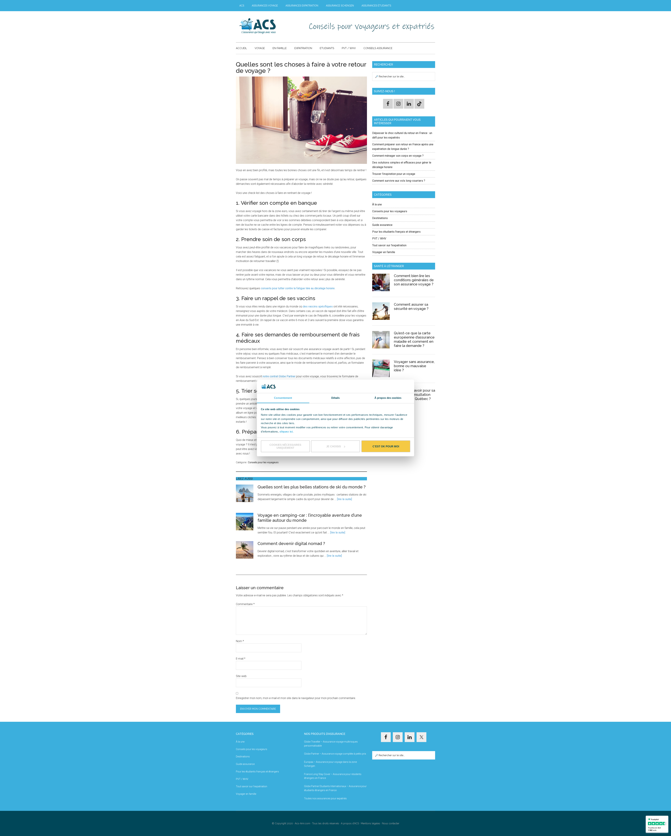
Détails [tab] (335, 397)
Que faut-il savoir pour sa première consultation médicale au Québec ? (414, 394)
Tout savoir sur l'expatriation (389, 245)
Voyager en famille (383, 252)
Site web (241, 676)
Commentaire (245, 604)
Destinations (380, 218)
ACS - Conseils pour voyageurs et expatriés (269, 26)
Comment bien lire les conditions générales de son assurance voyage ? (414, 280)
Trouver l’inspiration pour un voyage (393, 174)
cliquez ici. (287, 431)
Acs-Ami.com (302, 823)
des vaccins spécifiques (318, 306)
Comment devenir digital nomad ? (291, 543)
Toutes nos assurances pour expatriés (325, 798)
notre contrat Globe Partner (279, 376)
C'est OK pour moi (386, 446)
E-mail (240, 658)
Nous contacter (390, 823)
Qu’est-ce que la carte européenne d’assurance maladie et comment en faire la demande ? (414, 339)
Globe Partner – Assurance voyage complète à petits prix (335, 753)
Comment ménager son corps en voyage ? (398, 155)
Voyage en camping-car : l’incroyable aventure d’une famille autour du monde (310, 518)
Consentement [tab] (283, 397)
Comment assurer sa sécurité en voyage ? (411, 306)
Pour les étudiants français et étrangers (396, 231)
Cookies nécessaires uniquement (285, 446)
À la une (377, 204)
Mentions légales (370, 823)
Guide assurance (382, 225)
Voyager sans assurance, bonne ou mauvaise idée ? (414, 366)
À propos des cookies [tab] (387, 397)
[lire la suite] (344, 499)
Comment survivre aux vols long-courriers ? (398, 180)
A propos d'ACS (350, 823)
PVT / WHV (379, 238)
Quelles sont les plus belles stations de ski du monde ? (312, 486)
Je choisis (333, 446)
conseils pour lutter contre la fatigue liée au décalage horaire (298, 288)
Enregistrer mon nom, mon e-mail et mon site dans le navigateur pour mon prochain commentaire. (296, 698)
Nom (240, 641)
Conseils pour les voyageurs (263, 462)
